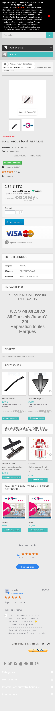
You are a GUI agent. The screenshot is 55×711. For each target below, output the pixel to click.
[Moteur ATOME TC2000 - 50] (40, 507)
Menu (11, 55)
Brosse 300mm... (9, 463)
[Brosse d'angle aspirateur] (40, 384)
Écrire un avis (27, 567)
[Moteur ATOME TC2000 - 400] (14, 507)
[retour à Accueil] (4, 64)
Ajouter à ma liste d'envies (20, 243)
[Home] (4, 54)
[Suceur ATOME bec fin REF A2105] (15, 125)
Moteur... (6, 522)
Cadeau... (32, 463)
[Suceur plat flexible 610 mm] (14, 384)
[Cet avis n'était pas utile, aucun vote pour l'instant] (48, 643)
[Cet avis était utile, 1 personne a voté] (43, 643)
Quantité (8, 208)
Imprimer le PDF (13, 167)
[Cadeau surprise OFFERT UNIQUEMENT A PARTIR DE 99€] (40, 449)
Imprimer (10, 176)
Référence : (6, 147)
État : (4, 151)
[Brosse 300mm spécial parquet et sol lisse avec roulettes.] (14, 449)
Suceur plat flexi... (9, 398)
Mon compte (9, 679)
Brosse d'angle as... (37, 398)
